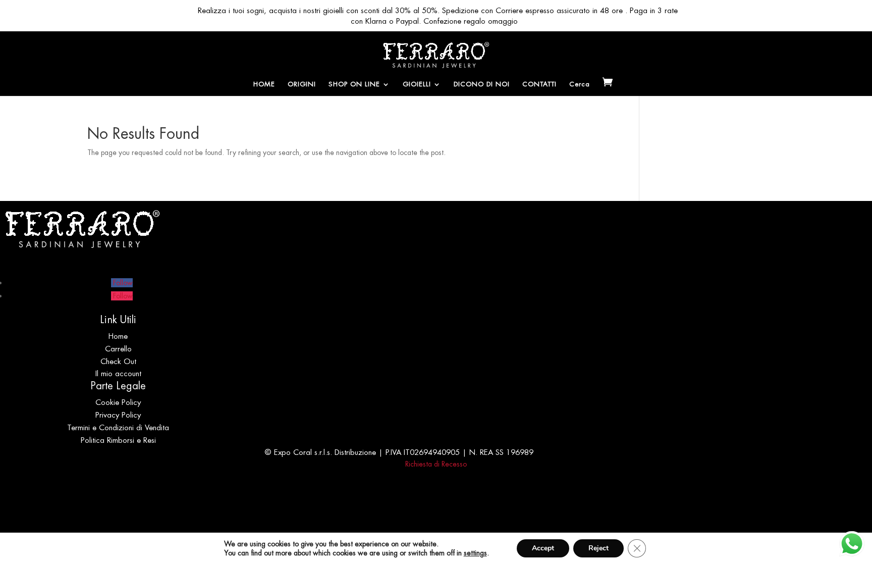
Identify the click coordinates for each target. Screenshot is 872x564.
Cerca (579, 84)
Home (118, 336)
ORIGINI (302, 84)
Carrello (118, 348)
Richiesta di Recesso (436, 464)
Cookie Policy (118, 402)
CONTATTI (539, 84)
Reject (598, 548)
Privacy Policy (118, 415)
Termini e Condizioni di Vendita (118, 427)
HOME (264, 84)
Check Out (118, 361)
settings (475, 552)
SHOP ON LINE (354, 84)
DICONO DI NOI (482, 84)
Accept (543, 548)
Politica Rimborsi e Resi (118, 440)
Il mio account (118, 373)
